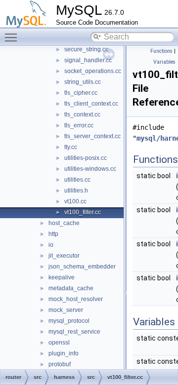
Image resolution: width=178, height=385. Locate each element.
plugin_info (63, 353)
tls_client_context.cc (91, 103)
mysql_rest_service (74, 331)
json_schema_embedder (82, 266)
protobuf (59, 364)
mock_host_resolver (75, 299)
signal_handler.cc (88, 60)
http (53, 234)
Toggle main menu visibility (13, 37)
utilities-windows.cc (90, 168)
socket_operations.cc (92, 71)
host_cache (64, 223)
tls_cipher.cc (80, 92)
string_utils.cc (82, 81)
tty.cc (70, 147)
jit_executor (64, 255)
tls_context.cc (82, 114)
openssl (59, 342)
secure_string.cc (86, 49)
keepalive (61, 277)
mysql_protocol (68, 320)
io (50, 244)
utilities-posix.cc (85, 157)
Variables (164, 62)
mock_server (65, 310)
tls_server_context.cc (92, 136)
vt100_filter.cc (82, 212)
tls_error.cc (78, 125)
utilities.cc (77, 179)
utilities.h (76, 190)
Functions (161, 51)
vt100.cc (75, 201)
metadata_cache (70, 288)
